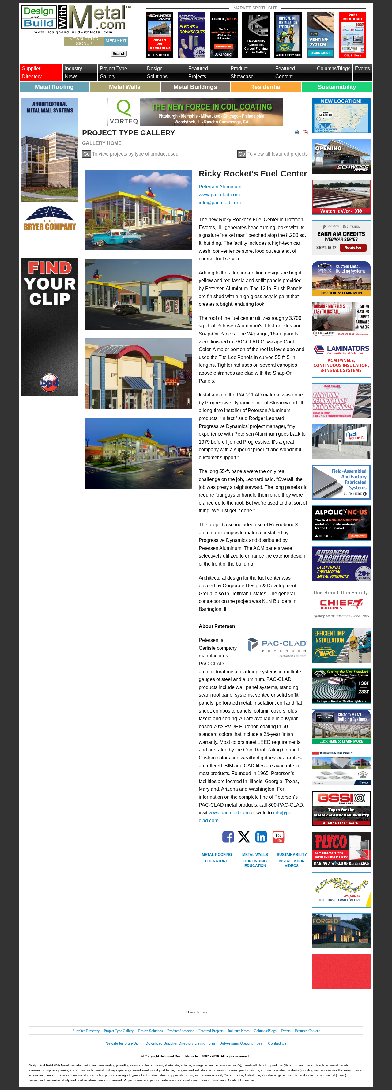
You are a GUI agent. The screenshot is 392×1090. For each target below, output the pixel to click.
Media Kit (116, 40)
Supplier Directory (32, 72)
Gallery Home (102, 143)
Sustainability (337, 87)
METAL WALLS (255, 855)
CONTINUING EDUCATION (255, 863)
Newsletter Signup (84, 41)
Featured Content (285, 72)
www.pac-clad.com (219, 194)
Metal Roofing (54, 87)
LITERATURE (216, 861)
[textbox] (65, 53)
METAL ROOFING (217, 855)
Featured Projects (198, 72)
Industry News (73, 72)
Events (362, 68)
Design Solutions (157, 72)
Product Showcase (242, 72)
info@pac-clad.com (220, 202)
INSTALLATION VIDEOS (292, 863)
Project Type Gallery (113, 72)
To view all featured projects (273, 154)
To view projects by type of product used (131, 154)
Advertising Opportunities (241, 1043)
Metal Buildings (195, 87)
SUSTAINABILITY (292, 855)
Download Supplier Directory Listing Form (180, 1043)
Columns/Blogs (333, 68)
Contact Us (277, 1043)
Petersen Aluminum (220, 186)
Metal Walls (125, 87)
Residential (266, 87)
